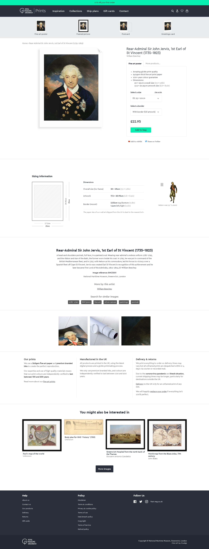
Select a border (137, 106)
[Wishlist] (182, 11)
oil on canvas (110, 302)
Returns (25, 517)
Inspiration (58, 10)
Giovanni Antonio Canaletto (118, 456)
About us (25, 500)
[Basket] (187, 11)
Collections (75, 10)
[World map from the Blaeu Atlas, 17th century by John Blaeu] (167, 435)
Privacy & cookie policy (87, 508)
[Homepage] (33, 11)
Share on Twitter (154, 141)
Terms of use (83, 513)
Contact (124, 10)
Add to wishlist (136, 141)
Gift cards (109, 10)
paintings (124, 302)
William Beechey (134, 56)
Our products (27, 508)
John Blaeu (153, 458)
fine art (97, 302)
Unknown (27, 456)
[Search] (172, 11)
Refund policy (83, 529)
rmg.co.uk (158, 501)
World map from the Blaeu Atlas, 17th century (164, 454)
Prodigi (184, 543)
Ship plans (93, 10)
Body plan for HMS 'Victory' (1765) (80, 437)
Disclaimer (82, 500)
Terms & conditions (85, 504)
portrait (135, 302)
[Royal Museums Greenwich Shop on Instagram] (146, 502)
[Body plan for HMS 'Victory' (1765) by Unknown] (83, 434)
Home (25, 43)
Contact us (26, 504)
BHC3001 (86, 302)
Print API (175, 543)
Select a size (146, 92)
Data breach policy (85, 517)
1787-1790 (73, 302)
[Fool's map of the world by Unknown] (42, 435)
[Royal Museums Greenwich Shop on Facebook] (135, 502)
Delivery (139, 384)
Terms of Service (84, 525)
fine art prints (49, 382)
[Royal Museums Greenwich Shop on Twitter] (140, 502)
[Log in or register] (177, 11)
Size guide (158, 92)
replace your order (158, 391)
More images (104, 469)
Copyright (82, 521)
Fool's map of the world (33, 453)
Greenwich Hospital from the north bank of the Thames (125, 453)
